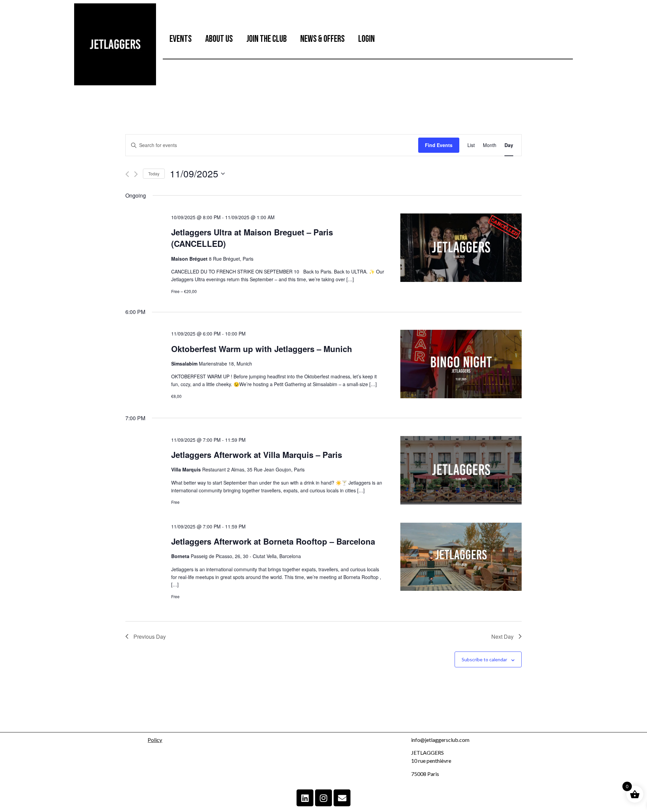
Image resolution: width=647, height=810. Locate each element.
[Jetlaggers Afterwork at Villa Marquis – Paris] (461, 471)
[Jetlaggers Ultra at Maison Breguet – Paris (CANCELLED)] (461, 248)
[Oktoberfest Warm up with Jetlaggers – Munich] (461, 365)
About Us (219, 39)
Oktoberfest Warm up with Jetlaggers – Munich (261, 348)
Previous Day (149, 636)
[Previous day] (127, 174)
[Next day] (136, 174)
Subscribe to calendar (484, 659)
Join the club (266, 39)
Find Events (439, 145)
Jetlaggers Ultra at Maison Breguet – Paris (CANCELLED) (252, 237)
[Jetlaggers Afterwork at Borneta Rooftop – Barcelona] (461, 558)
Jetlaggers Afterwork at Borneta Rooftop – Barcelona (273, 541)
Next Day (502, 636)
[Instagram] (323, 797)
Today (153, 173)
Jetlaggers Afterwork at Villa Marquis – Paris (256, 454)
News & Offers (322, 39)
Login (366, 39)
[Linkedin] (305, 797)
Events (181, 39)
